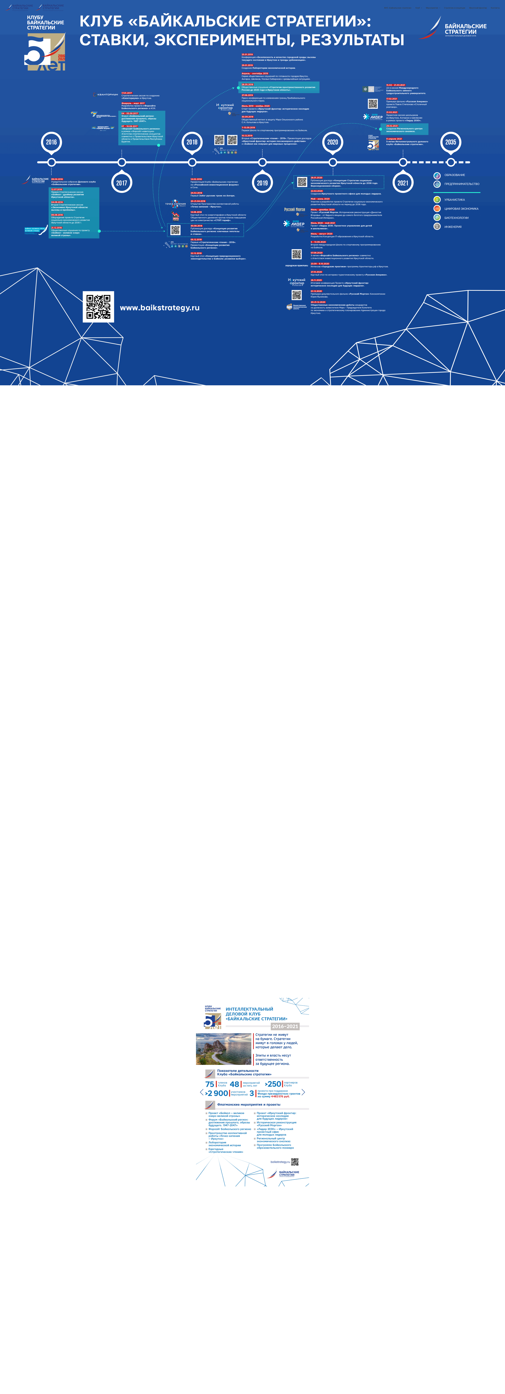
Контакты (495, 8)
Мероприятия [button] (432, 8)
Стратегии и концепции (454, 8)
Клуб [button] (417, 8)
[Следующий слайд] (303, 1092)
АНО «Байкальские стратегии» (397, 8)
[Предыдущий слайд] (201, 1092)
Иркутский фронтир (478, 8)
